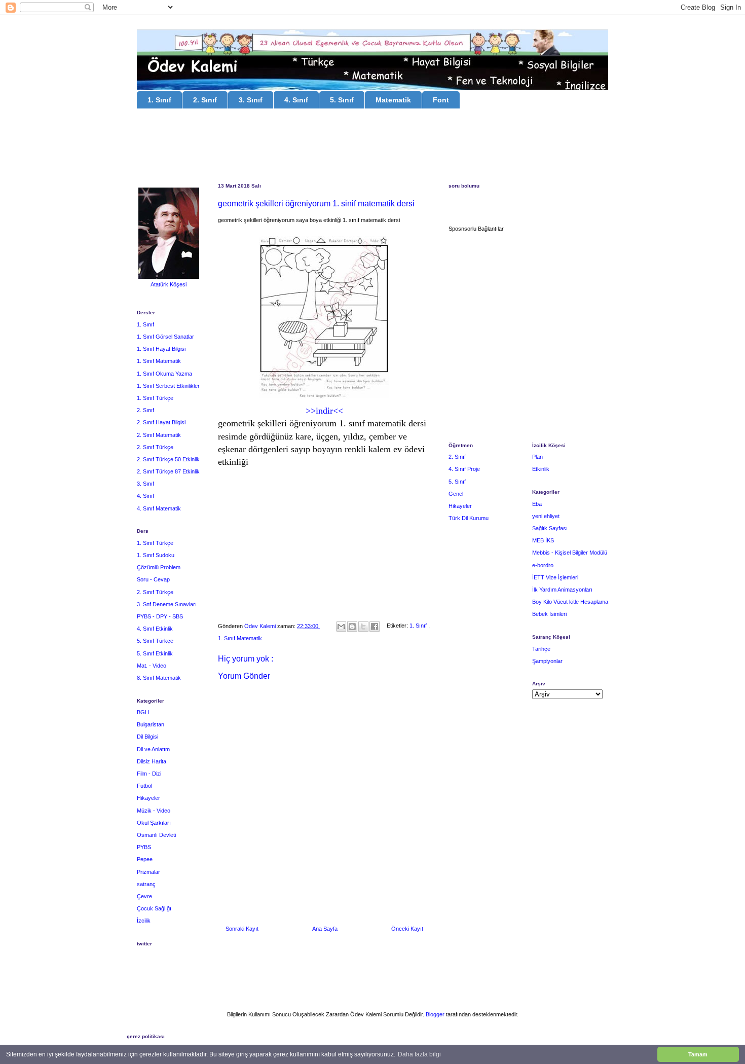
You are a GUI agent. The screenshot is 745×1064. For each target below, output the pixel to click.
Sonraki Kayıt (242, 929)
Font (441, 100)
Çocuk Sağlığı (154, 908)
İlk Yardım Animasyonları (562, 589)
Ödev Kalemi (260, 626)
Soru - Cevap (153, 579)
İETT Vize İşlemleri (555, 577)
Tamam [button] (697, 1054)
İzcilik (144, 921)
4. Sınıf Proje (464, 469)
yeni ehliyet (546, 516)
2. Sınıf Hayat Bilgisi (161, 422)
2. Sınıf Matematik (159, 435)
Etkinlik (540, 469)
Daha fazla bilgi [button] (419, 1054)
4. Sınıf (296, 100)
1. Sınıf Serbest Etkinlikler (168, 386)
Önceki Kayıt (407, 929)
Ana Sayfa (325, 929)
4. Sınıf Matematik (159, 508)
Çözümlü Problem (158, 567)
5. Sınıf (342, 100)
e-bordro (542, 565)
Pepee (145, 859)
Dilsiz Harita (151, 761)
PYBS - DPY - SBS (160, 616)
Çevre (144, 896)
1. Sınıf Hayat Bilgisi (161, 349)
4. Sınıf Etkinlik (155, 629)
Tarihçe (541, 649)
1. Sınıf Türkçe (155, 398)
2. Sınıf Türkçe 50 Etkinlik (168, 459)
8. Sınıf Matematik (159, 678)
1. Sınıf (159, 100)
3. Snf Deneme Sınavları (167, 604)
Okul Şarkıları (154, 823)
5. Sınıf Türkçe (155, 641)
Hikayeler (148, 798)
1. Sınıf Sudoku (155, 555)
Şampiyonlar (547, 661)
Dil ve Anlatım (153, 749)
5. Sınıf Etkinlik (155, 653)
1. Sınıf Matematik (240, 638)
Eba (537, 504)
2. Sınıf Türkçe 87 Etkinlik (168, 471)
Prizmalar (148, 872)
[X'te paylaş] (363, 626)
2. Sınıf (205, 100)
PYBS (144, 847)
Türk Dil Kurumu (469, 518)
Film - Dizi (149, 774)
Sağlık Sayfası (550, 528)
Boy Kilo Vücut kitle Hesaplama (570, 602)
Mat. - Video (151, 666)
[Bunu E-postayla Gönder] (341, 626)
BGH (143, 712)
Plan (537, 457)
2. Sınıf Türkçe (155, 447)
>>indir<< (324, 411)
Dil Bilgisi (147, 736)
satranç (146, 884)
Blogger (435, 1014)
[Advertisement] (372, 147)
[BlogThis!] (352, 626)
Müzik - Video (153, 811)
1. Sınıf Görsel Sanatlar (165, 337)
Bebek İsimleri (549, 614)
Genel (456, 494)
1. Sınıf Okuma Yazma (164, 374)
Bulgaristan (150, 724)
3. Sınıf (251, 100)
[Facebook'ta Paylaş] (374, 626)
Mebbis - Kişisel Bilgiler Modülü (569, 552)
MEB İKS (543, 540)
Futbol (144, 786)
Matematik (393, 100)
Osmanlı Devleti (156, 835)
